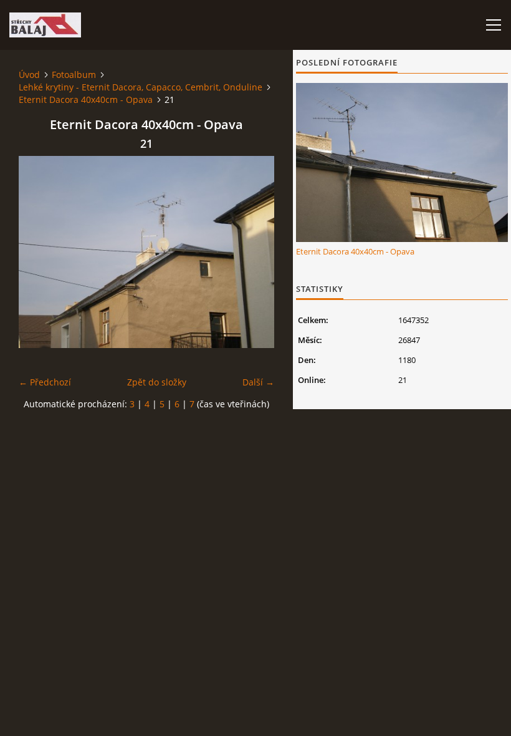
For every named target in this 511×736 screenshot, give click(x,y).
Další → (258, 382)
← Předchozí (45, 382)
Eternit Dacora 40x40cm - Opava (86, 99)
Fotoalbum (74, 74)
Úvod (29, 74)
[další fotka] (254, 252)
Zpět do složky (156, 382)
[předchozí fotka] (39, 252)
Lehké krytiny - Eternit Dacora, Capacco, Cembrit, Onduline (140, 87)
